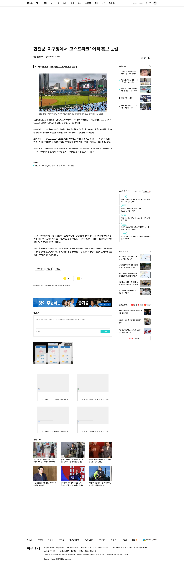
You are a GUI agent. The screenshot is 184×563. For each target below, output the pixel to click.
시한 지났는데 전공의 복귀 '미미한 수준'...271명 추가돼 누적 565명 (44, 461)
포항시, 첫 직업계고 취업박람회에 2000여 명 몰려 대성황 (135, 237)
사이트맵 (124, 540)
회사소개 (29, 540)
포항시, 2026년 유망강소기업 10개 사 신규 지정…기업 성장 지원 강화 (135, 228)
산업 (57, 3)
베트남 (148, 305)
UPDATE (145, 191)
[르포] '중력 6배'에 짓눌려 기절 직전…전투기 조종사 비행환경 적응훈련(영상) (72, 461)
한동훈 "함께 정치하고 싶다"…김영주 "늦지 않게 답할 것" (100, 461)
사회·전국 (88, 3)
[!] (150, 66)
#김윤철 (49, 269)
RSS (133, 540)
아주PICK (122, 251)
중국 (45, 3)
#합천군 (57, 269)
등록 (105, 331)
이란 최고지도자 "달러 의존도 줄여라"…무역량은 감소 (135, 219)
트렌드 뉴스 (123, 66)
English (135, 3)
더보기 (129, 339)
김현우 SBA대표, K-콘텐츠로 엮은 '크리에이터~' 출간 (54, 165)
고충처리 (113, 540)
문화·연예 (112, 3)
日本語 (141, 3)
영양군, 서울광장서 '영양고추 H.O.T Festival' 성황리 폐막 (132, 210)
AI (51, 3)
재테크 (65, 3)
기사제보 (61, 540)
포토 (103, 3)
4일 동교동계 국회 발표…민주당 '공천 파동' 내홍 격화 (44, 484)
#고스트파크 (39, 269)
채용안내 (50, 540)
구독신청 (40, 540)
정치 (79, 3)
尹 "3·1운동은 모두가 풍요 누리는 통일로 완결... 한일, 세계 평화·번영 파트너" (72, 484)
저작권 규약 (102, 540)
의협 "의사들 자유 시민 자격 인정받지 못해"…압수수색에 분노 (100, 484)
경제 (72, 3)
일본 (141, 305)
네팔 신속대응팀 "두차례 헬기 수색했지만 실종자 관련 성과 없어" (135, 200)
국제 (96, 3)
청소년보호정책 (89, 540)
